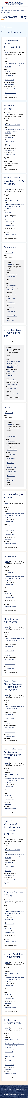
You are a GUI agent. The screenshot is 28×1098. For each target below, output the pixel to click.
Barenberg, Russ (11, 467)
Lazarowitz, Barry (10, 88)
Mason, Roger (11, 476)
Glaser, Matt (10, 307)
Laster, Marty (10, 320)
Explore (9, 12)
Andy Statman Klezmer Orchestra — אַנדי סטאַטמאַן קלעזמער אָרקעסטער (14, 64)
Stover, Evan (10, 281)
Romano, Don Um (12, 294)
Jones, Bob (8, 71)
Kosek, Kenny (11, 303)
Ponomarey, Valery (10, 93)
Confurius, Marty (9, 80)
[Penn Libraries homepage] (14, 3)
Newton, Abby (11, 311)
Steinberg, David (9, 84)
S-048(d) (9, 264)
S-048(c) (7, 52)
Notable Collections (17, 8)
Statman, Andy (9, 75)
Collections (7, 8)
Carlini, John (10, 289)
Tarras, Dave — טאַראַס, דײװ (12, 125)
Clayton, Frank (11, 298)
